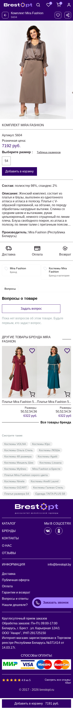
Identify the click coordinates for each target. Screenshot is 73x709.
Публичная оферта (15, 580)
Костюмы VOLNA (15, 444)
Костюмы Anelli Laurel (44, 481)
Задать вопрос (31, 308)
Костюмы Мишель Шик (18, 462)
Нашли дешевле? (15, 604)
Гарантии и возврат (16, 592)
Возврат (65, 254)
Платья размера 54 (16, 493)
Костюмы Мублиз (15, 468)
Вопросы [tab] (10, 288)
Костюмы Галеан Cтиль (48, 487)
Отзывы (9, 553)
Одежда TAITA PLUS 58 (50, 493)
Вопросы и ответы (15, 598)
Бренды (9, 531)
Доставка (8, 254)
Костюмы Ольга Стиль (18, 450)
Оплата (37, 254)
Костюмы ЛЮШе (49, 450)
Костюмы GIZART (15, 487)
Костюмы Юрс (41, 444)
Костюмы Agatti (47, 456)
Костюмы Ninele (14, 481)
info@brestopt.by (59, 564)
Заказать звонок (56, 602)
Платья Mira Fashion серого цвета (26, 475)
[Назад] (5, 15)
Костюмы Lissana (51, 462)
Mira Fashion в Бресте (46, 468)
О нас (7, 545)
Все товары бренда (55, 422)
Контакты (10, 538)
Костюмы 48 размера (18, 456)
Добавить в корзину (19, 171)
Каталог (9, 523)
